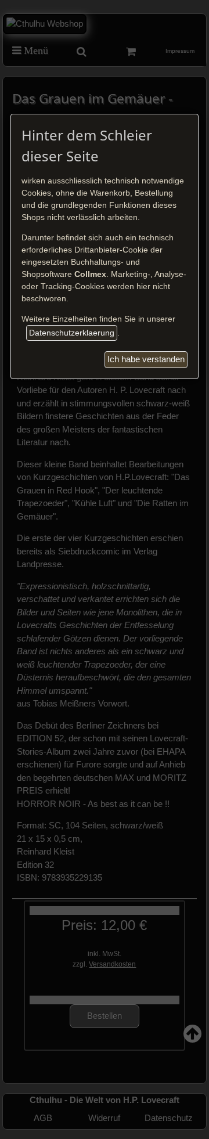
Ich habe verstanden (146, 359)
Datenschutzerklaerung (71, 332)
